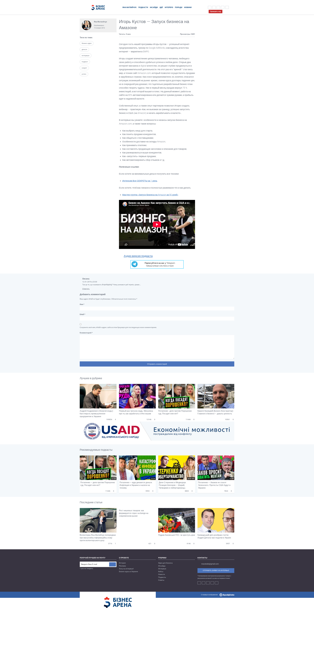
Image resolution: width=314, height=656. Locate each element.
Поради (178, 7)
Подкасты (162, 577)
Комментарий (86, 333)
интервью (85, 55)
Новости (161, 574)
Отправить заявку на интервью (216, 570)
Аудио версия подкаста (138, 255)
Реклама (122, 566)
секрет (84, 68)
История (122, 563)
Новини (188, 7)
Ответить (86, 289)
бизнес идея (87, 43)
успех (84, 74)
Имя (82, 304)
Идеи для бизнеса (165, 563)
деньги (84, 49)
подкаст (85, 62)
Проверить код (215, 11)
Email (82, 314)
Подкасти (143, 7)
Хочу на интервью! (126, 569)
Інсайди (154, 7)
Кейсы (160, 571)
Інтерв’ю (169, 7)
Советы (161, 580)
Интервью (162, 569)
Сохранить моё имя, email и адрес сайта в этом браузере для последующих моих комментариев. (118, 327)
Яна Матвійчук (129, 7)
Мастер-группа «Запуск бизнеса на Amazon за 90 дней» (150, 194)
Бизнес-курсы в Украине (128, 571)
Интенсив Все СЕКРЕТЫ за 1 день (139, 180)
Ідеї (161, 7)
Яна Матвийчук (100, 22)
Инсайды (161, 566)
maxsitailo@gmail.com (210, 564)
